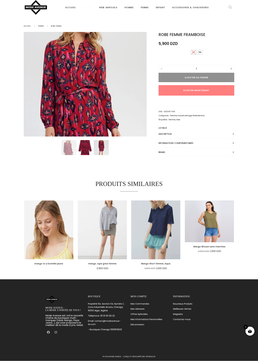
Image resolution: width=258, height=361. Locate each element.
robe (178, 119)
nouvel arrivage (185, 115)
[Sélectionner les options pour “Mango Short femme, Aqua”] (180, 247)
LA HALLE (163, 128)
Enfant (160, 7)
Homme (129, 7)
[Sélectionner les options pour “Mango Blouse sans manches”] (233, 230)
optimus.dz (150, 356)
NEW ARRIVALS (108, 7)
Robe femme (56, 26)
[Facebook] (48, 332)
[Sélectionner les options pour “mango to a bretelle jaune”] (73, 247)
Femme (145, 7)
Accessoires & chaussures (190, 7)
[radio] (199, 52)
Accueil (70, 7)
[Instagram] (56, 332)
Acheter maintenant (196, 90)
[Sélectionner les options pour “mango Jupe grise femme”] (126, 247)
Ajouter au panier (196, 77)
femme (172, 119)
